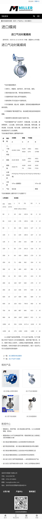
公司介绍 (6, 491)
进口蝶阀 (28, 21)
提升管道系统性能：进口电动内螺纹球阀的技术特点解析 (21, 446)
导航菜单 (5, 16)
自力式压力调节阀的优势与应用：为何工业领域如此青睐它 (21, 463)
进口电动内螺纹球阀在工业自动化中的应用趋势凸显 (19, 450)
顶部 (36, 517)
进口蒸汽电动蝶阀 (10, 416)
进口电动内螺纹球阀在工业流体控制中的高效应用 (18, 442)
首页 (14, 21)
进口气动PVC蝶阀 (14, 359)
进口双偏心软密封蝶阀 (10, 391)
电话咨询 (16, 517)
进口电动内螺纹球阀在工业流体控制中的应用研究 (18, 455)
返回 (26, 517)
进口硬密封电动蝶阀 (15, 356)
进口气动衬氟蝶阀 (31, 391)
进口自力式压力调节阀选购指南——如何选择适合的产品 (21, 459)
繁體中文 (37, 1)
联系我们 (32, 491)
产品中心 (20, 21)
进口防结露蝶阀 (31, 416)
